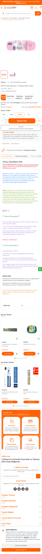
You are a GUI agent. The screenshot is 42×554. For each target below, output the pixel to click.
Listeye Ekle (5, 143)
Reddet (26, 537)
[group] (21, 45)
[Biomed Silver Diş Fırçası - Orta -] (32, 377)
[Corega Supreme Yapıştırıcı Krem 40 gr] (10, 329)
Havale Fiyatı (29, 96)
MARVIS (25, 342)
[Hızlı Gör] (17, 354)
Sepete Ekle (22, 121)
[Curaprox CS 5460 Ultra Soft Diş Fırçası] (10, 377)
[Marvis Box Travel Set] (32, 329)
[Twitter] (19, 489)
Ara (38, 13)
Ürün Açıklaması (7, 156)
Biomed (25, 390)
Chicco (3, 82)
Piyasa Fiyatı (10, 96)
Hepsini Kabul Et (21, 550)
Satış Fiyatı (19, 96)
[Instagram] (26, 489)
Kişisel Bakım (13, 18)
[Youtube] (23, 489)
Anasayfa (5, 18)
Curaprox (4, 390)
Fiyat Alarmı (15, 143)
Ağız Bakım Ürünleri (24, 18)
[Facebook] (15, 489)
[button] (14, 358)
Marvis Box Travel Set (29, 344)
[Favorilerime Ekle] (17, 339)
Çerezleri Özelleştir (21, 545)
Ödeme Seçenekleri (21, 156)
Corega (4, 342)
